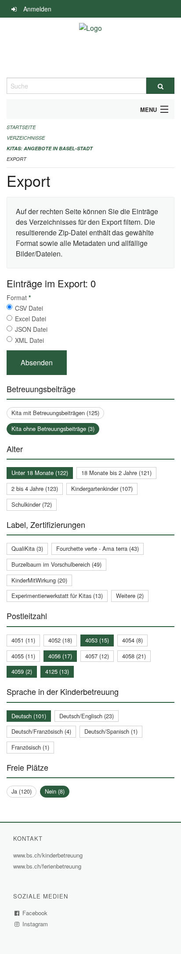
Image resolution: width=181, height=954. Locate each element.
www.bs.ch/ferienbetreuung (48, 866)
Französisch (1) (30, 747)
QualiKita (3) (27, 548)
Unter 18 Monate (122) (39, 472)
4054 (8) (132, 640)
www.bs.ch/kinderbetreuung (49, 855)
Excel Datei (30, 318)
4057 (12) (97, 656)
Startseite (21, 127)
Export (16, 159)
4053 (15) (97, 640)
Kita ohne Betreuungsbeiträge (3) (52, 428)
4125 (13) (57, 671)
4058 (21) (134, 656)
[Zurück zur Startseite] (90, 47)
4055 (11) (23, 656)
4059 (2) (21, 671)
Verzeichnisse (26, 137)
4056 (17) (60, 656)
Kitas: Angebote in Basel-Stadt (50, 148)
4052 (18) (60, 640)
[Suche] (160, 86)
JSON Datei (31, 329)
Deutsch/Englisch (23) (86, 716)
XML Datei (29, 340)
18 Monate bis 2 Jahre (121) (116, 472)
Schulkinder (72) (31, 504)
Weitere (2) (130, 595)
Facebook (35, 913)
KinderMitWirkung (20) (39, 580)
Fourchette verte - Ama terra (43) (97, 548)
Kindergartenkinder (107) (102, 488)
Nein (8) (55, 791)
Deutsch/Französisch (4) (41, 731)
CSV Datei (29, 308)
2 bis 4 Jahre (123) (34, 488)
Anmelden (37, 8)
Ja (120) (21, 791)
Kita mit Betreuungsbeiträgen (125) (55, 412)
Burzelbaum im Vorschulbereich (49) (56, 564)
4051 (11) (23, 640)
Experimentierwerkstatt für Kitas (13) (57, 595)
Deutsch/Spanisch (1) (111, 731)
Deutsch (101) (28, 716)
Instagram (35, 924)
